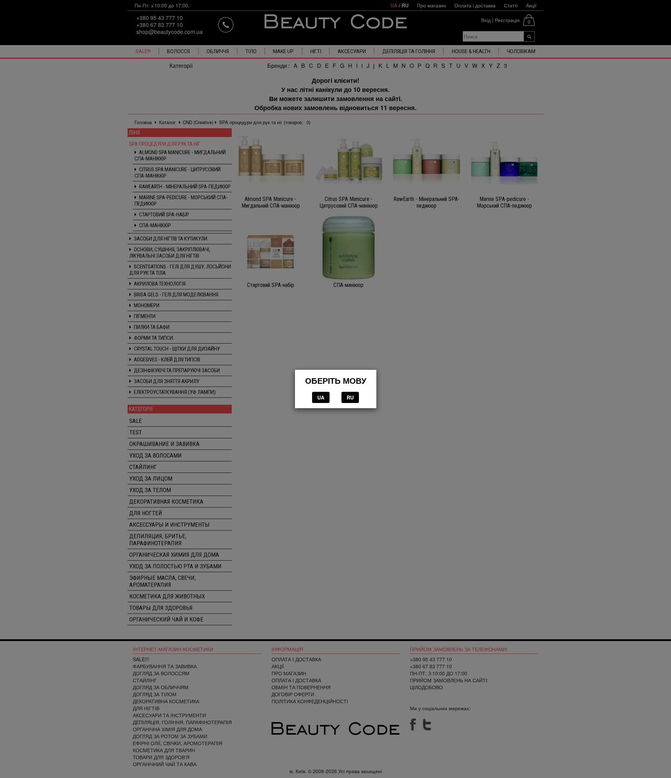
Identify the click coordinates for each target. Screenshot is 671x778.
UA (320, 397)
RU (350, 397)
